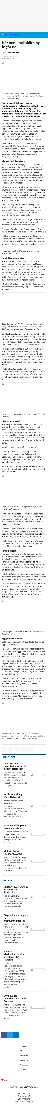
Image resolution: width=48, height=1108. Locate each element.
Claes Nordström (12, 52)
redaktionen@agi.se (24, 1101)
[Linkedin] (16, 1035)
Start (24, 1046)
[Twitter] (10, 1035)
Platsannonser (24, 1060)
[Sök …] (44, 35)
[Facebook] (4, 1035)
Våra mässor (24, 1065)
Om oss (24, 1070)
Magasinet (24, 1051)
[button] (40, 35)
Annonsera (24, 1055)
